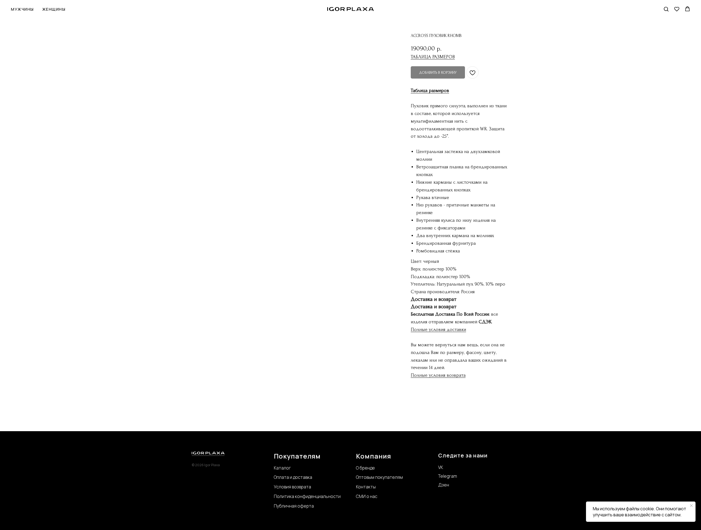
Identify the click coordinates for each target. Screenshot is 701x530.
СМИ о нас (366, 496)
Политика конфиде (293, 496)
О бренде (365, 468)
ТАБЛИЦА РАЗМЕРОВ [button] (433, 56)
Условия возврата (292, 487)
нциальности (327, 496)
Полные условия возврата (438, 375)
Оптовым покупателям (379, 477)
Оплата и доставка (293, 477)
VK (440, 467)
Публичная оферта (294, 506)
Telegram (447, 476)
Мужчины (22, 9)
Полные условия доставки (438, 329)
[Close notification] (691, 505)
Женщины (54, 9)
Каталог (282, 468)
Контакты (366, 487)
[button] (666, 8)
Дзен (443, 485)
